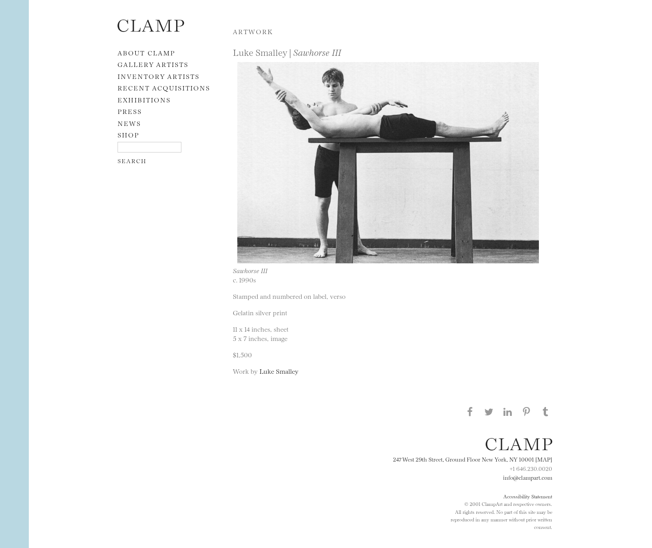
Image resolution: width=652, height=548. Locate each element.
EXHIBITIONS (144, 99)
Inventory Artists (159, 76)
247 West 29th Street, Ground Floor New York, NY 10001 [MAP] (472, 458)
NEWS (129, 123)
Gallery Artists (153, 64)
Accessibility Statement (527, 496)
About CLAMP (146, 52)
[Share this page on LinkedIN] (508, 411)
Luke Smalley (279, 371)
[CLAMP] (151, 29)
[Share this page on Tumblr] (545, 411)
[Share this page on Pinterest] (526, 411)
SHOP (128, 134)
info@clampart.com (527, 477)
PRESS (130, 111)
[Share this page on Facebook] (469, 411)
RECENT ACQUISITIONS (164, 87)
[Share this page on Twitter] (488, 411)
